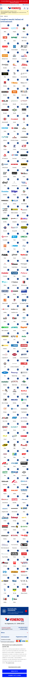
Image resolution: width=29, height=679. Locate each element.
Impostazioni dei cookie (14, 667)
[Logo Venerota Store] (14, 621)
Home (1, 16)
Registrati (14, 12)
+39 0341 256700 (23, 629)
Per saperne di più (10, 662)
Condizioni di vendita (5, 639)
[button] (25, 8)
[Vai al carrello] (27, 8)
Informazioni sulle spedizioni (7, 641)
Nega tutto (14, 671)
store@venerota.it (22, 627)
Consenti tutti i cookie (14, 675)
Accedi (9, 12)
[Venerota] (14, 8)
